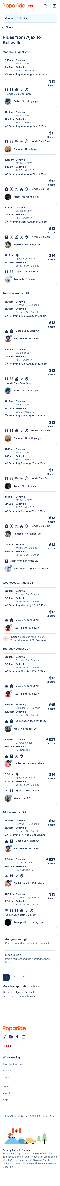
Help (5, 1099)
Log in (6, 1077)
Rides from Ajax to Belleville (19, 992)
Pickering (21, 704)
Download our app (13, 1064)
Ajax (18, 255)
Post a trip (41, 640)
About (6, 1086)
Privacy (43, 1116)
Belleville (21, 67)
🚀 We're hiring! (12, 1057)
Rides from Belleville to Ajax (19, 996)
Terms (53, 1116)
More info (8, 1166)
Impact (6, 1093)
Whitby (20, 544)
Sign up (7, 1070)
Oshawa (20, 60)
